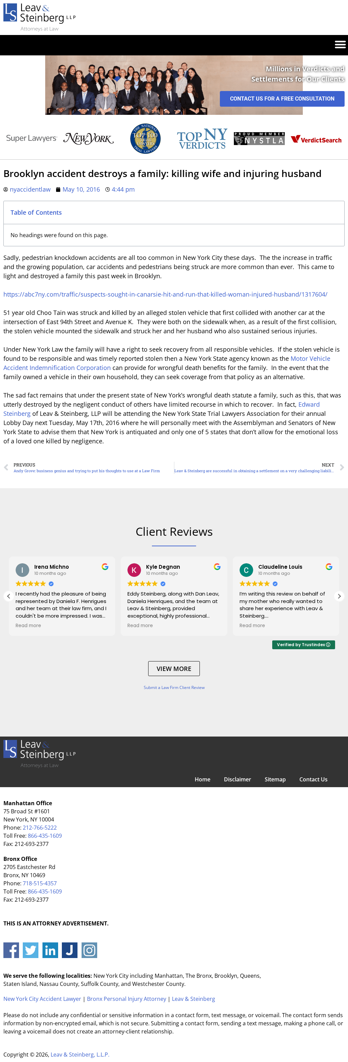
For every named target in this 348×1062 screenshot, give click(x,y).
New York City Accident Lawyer (42, 999)
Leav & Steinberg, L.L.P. (80, 1054)
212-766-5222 (40, 827)
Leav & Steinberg (193, 999)
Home (202, 779)
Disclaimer (237, 779)
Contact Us (313, 779)
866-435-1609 (45, 835)
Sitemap (275, 779)
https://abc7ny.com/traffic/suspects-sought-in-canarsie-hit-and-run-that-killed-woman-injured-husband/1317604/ (165, 294)
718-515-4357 (40, 883)
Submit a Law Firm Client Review (174, 687)
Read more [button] (28, 626)
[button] (340, 43)
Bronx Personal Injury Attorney (126, 999)
